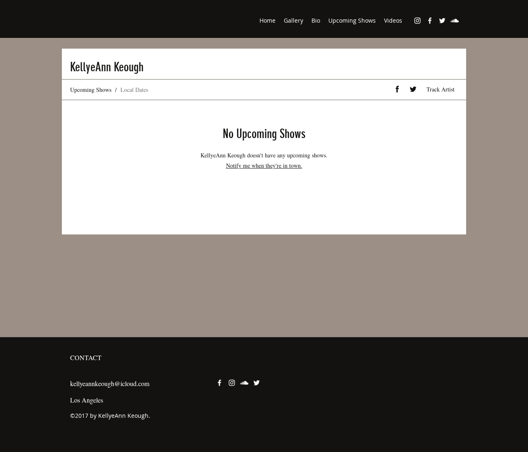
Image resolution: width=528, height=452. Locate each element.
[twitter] (442, 20)
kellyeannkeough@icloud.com (109, 383)
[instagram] (417, 20)
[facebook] (430, 20)
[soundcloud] (454, 20)
